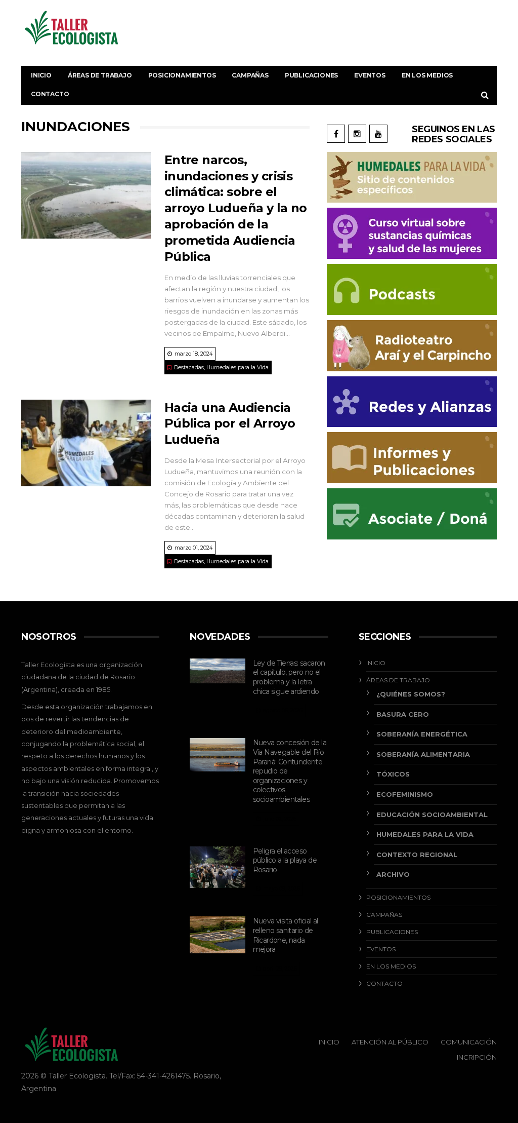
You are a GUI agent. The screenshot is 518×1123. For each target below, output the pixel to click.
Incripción (477, 1057)
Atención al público (390, 1042)
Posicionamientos (182, 75)
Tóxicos (393, 774)
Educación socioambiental (432, 814)
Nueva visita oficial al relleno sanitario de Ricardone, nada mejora (285, 935)
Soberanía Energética (421, 734)
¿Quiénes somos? (410, 694)
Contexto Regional (416, 854)
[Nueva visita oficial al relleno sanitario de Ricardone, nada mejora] (217, 934)
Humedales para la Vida (237, 367)
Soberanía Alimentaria (423, 754)
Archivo (393, 874)
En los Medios (427, 75)
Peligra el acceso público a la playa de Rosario (285, 860)
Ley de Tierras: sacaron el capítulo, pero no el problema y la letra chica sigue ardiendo (289, 677)
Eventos (369, 75)
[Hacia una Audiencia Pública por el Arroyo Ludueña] (86, 443)
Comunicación (469, 1042)
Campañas (250, 75)
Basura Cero (402, 714)
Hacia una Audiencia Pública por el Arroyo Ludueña (229, 423)
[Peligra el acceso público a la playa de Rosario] (217, 867)
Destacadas (189, 367)
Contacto (50, 94)
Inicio (41, 75)
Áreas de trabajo (100, 75)
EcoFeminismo (404, 794)
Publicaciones (311, 75)
